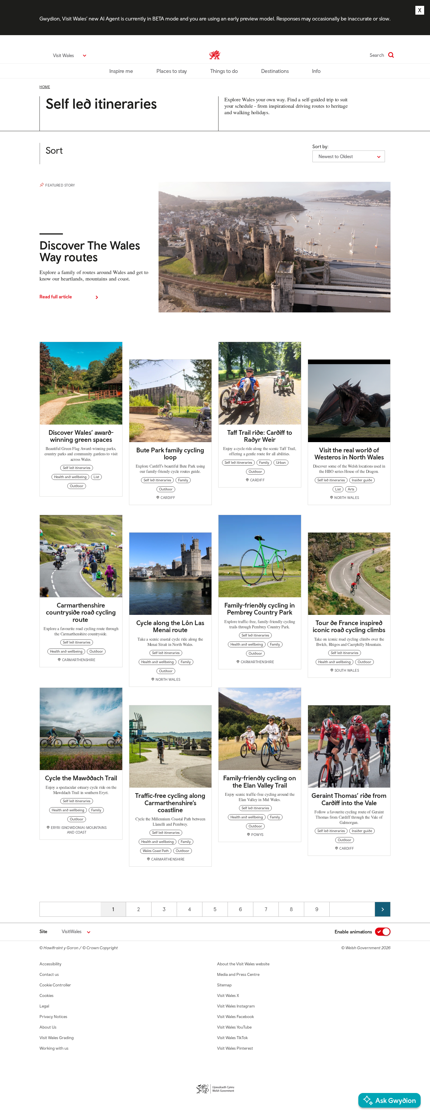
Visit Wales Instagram (236, 1006)
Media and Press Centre (238, 974)
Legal (44, 1006)
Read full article (55, 296)
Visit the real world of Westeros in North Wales (349, 453)
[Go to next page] (382, 909)
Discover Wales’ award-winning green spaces (81, 436)
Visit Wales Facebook (235, 1016)
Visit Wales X (228, 995)
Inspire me (121, 71)
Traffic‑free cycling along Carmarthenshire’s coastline (170, 802)
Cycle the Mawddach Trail (81, 778)
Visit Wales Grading (56, 1037)
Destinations (275, 71)
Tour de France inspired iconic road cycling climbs (349, 626)
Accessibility (50, 964)
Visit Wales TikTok (232, 1037)
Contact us (49, 974)
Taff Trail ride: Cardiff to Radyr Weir (259, 436)
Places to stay (171, 71)
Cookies (46, 995)
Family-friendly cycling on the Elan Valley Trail (259, 781)
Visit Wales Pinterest (235, 1048)
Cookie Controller (55, 985)
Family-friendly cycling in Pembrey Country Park (259, 608)
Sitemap (224, 985)
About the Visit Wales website (243, 964)
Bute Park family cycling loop (170, 453)
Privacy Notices (53, 1016)
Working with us (53, 1048)
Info (316, 71)
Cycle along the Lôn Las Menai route (170, 626)
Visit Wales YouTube (234, 1027)
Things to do (224, 71)
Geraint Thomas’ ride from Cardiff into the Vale (349, 799)
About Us (47, 1027)
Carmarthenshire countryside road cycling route (81, 612)
